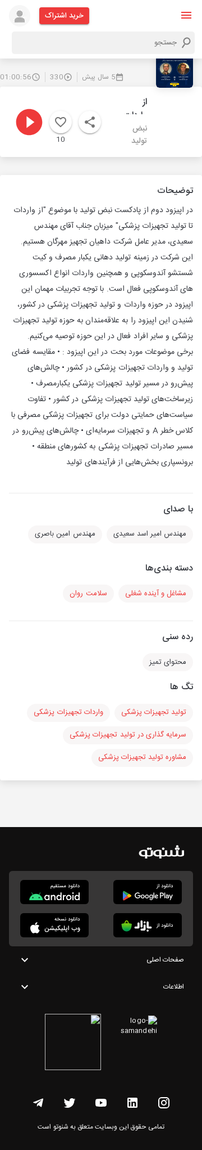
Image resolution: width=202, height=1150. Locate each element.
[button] (186, 15)
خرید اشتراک (64, 16)
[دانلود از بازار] (147, 925)
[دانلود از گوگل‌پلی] (147, 892)
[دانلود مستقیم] (54, 892)
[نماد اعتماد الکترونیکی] (73, 1043)
